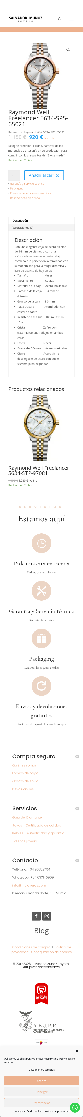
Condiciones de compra (31, 947)
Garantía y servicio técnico (27, 183)
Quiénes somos (24, 765)
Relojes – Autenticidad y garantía (38, 833)
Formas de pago (25, 773)
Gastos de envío (25, 781)
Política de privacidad (57, 1111)
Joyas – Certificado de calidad (36, 825)
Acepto (42, 1081)
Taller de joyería (24, 841)
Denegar (41, 1092)
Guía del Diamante (27, 817)
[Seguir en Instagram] (46, 916)
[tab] (41, 220)
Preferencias (41, 1103)
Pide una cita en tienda (42, 563)
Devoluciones (23, 789)
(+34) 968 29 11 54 (41, 3)
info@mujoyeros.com (29, 885)
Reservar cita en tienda (25, 198)
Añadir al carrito (44, 175)
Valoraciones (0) (22, 227)
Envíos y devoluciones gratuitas (30, 193)
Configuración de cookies (28, 1111)
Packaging (16, 188)
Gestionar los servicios (42, 1069)
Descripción (20, 220)
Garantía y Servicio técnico (41, 611)
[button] (77, 1051)
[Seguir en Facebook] (36, 916)
